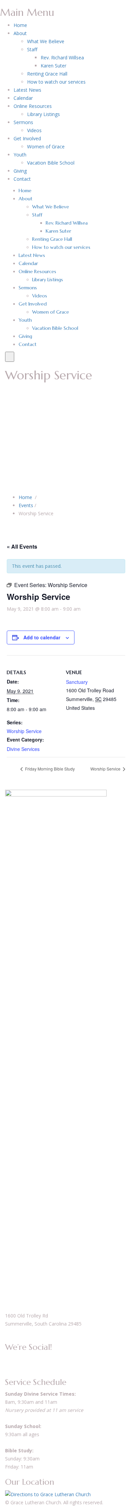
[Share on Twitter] (11, 525)
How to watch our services (56, 82)
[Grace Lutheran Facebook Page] (7, 1359)
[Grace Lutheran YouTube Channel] (11, 1359)
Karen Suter (53, 65)
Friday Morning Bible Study (49, 769)
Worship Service (24, 731)
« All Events (22, 546)
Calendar (23, 98)
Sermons (23, 122)
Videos (34, 130)
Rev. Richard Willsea (62, 57)
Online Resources (33, 106)
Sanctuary (77, 681)
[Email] (18, 525)
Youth (20, 154)
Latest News (27, 90)
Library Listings (43, 114)
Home (20, 25)
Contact (22, 179)
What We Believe (45, 41)
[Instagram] (22, 1359)
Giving (20, 171)
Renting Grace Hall (47, 73)
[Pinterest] (14, 525)
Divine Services (23, 749)
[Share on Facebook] (7, 525)
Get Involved (27, 138)
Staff (32, 49)
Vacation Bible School (50, 162)
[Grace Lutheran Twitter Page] (14, 1359)
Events (26, 505)
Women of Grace (46, 146)
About (20, 33)
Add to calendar (41, 637)
